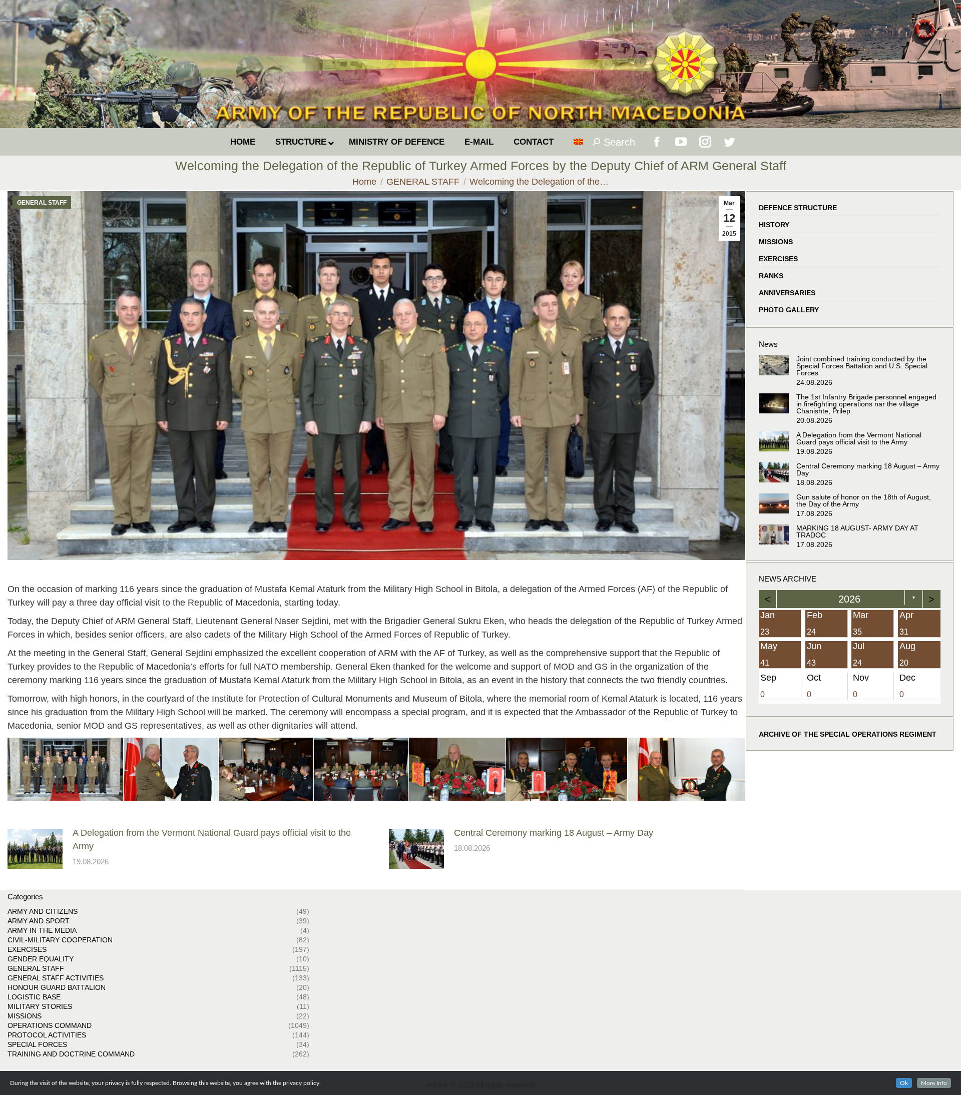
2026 (850, 599)
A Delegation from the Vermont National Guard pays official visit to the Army (212, 839)
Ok (904, 1083)
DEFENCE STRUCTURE (798, 207)
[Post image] (35, 849)
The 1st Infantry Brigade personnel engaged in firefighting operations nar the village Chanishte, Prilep (866, 403)
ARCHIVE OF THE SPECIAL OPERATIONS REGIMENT (847, 734)
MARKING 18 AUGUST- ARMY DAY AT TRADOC (857, 531)
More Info (934, 1083)
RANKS (771, 275)
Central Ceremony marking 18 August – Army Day (553, 833)
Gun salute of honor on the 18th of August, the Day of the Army (863, 500)
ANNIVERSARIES (787, 292)
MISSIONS (776, 241)
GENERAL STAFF (42, 202)
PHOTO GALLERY (789, 309)
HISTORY (774, 224)
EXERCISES (778, 258)
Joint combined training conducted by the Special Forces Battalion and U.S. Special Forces (861, 365)
